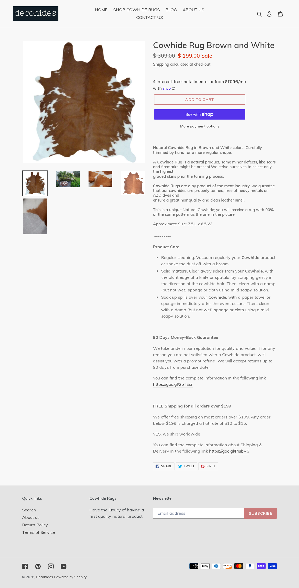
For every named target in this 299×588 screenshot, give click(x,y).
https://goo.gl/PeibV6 (229, 451)
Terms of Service (38, 532)
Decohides (44, 577)
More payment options (199, 126)
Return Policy (35, 525)
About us (30, 517)
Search (29, 510)
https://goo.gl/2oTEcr (173, 384)
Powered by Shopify (70, 577)
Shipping (161, 64)
